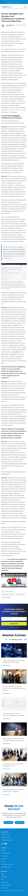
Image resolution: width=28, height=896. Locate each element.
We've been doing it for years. (13, 2)
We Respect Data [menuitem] (6, 867)
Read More (6, 665)
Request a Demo (5, 837)
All (6, 639)
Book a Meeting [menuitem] (5, 834)
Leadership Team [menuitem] (5, 853)
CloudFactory (10, 25)
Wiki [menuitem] (2, 879)
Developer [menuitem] (4, 876)
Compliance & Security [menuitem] (7, 864)
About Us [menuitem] (3, 850)
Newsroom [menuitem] (4, 858)
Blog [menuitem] (2, 874)
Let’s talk (4, 559)
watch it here (19, 110)
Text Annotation (6, 597)
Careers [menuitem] (3, 861)
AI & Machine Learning (8, 594)
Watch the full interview (11, 247)
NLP (3, 591)
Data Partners (10, 591)
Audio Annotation (20, 594)
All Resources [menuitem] (4, 888)
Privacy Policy (20, 890)
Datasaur (16, 49)
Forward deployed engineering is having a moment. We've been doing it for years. (14, 688)
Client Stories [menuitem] (4, 882)
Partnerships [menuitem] (4, 856)
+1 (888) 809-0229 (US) (7, 840)
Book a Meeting (8, 822)
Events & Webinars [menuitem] (6, 885)
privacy (17, 627)
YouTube (10, 110)
